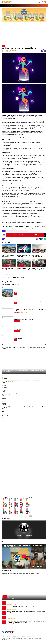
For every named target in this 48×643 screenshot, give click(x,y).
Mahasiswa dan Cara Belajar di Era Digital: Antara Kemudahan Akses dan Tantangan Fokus (38, 255)
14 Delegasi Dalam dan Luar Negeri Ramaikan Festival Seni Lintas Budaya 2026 (26, 406)
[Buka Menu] (42, 2)
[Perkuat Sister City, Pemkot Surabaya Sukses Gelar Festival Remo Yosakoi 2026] (4, 393)
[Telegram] (42, 239)
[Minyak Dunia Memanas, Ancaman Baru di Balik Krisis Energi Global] (24, 248)
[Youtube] (10, 632)
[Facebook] (37, 239)
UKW (18, 636)
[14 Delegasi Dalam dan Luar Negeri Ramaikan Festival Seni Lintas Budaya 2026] (4, 407)
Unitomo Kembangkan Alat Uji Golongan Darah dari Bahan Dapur (22, 617)
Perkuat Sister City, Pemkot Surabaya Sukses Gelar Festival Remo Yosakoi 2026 (26, 393)
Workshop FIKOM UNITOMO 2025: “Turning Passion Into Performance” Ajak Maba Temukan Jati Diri (25, 607)
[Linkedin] (8, 632)
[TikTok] (13, 632)
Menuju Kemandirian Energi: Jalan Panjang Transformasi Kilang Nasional (8, 255)
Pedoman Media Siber (26, 636)
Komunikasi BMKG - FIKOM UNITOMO (16, 277)
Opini (3, 45)
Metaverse (25, 231)
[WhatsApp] (45, 239)
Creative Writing (36, 251)
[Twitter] (40, 239)
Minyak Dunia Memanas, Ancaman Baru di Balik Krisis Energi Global (23, 255)
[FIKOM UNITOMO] (8, 1)
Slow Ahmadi (7, 50)
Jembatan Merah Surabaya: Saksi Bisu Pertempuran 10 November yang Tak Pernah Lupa (23, 270)
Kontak (8, 636)
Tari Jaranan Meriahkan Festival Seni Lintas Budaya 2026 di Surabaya (24, 380)
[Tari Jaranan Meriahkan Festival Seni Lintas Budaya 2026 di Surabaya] (4, 380)
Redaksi (14, 636)
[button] (39, 2)
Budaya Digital (17, 231)
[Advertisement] (24, 32)
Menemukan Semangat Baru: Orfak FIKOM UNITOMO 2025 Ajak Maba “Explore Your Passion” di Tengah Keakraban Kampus (25, 602)
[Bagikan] (45, 51)
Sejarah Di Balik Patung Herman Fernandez (7, 269)
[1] (42, 51)
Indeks (3, 636)
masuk (8, 284)
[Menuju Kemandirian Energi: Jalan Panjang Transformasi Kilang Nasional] (9, 248)
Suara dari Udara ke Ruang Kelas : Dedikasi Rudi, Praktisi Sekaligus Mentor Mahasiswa (38, 270)
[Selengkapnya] (45, 344)
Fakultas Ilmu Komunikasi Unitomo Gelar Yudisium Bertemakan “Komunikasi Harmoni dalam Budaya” (26, 612)
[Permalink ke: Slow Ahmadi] (3, 51)
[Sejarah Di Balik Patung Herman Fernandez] (9, 263)
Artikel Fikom (9, 231)
